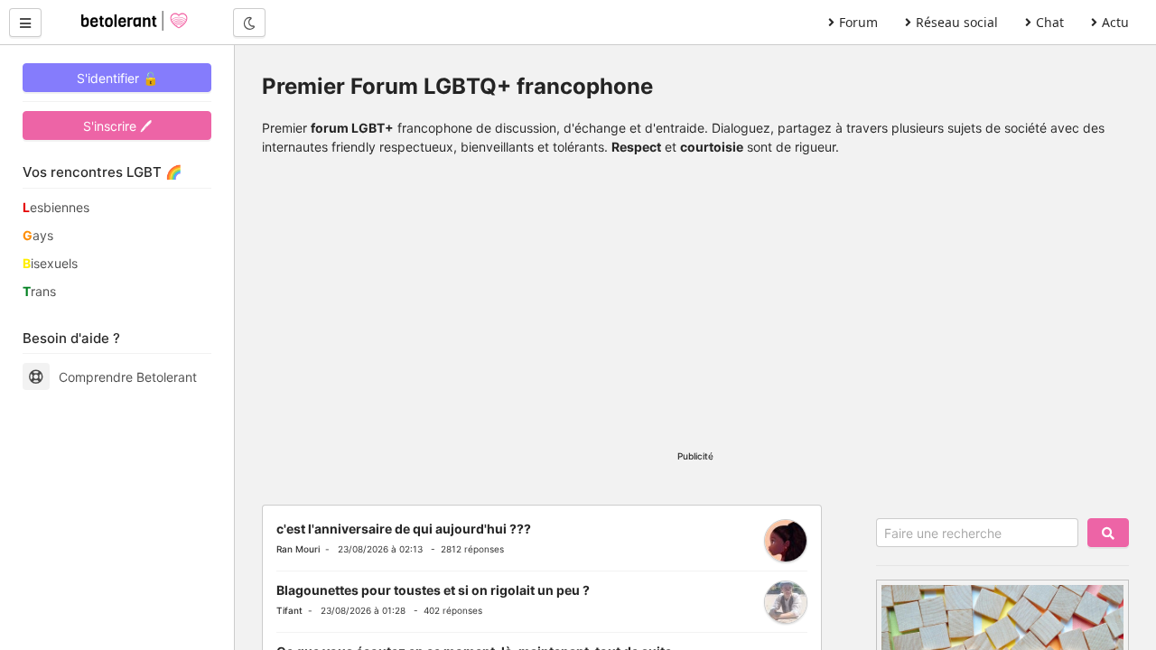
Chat (1050, 22)
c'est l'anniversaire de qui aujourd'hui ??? (403, 528)
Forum (858, 22)
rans (39, 291)
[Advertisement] (695, 309)
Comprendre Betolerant (128, 377)
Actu (1115, 22)
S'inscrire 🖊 (117, 126)
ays (38, 235)
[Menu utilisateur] (25, 22)
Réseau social (957, 22)
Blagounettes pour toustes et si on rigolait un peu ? (433, 590)
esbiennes (56, 207)
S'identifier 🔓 (117, 78)
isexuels (50, 263)
